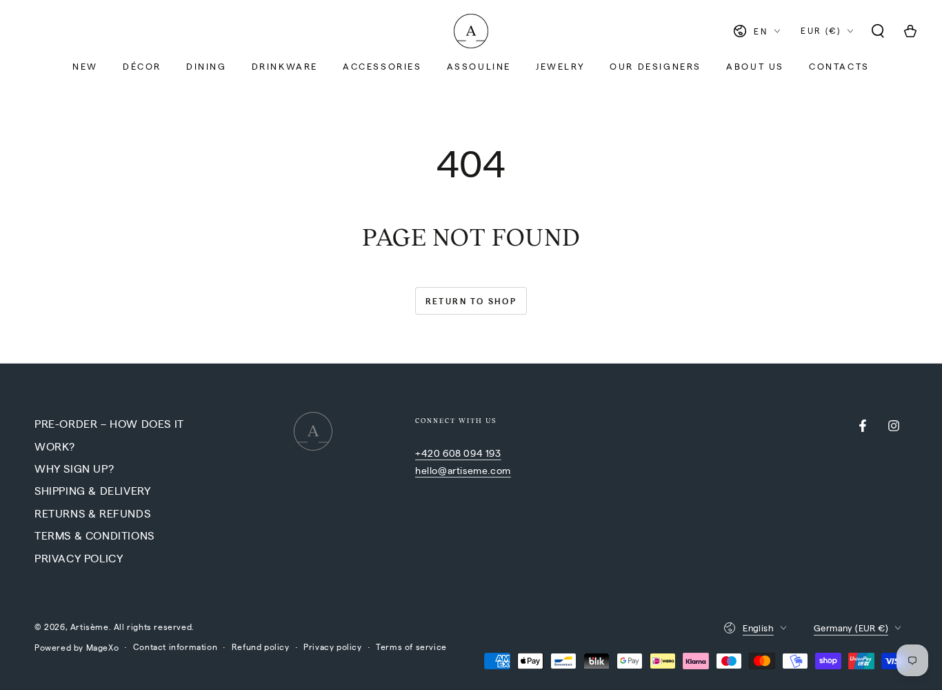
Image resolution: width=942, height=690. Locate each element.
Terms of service (411, 646)
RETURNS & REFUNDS (92, 513)
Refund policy (261, 646)
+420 (429, 452)
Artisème (89, 626)
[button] (877, 31)
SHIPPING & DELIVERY (92, 490)
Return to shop (471, 300)
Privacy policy (332, 646)
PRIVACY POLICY (78, 558)
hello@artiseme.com (463, 470)
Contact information (175, 646)
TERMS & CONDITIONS (94, 535)
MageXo (102, 647)
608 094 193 (472, 452)
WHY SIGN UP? (74, 468)
